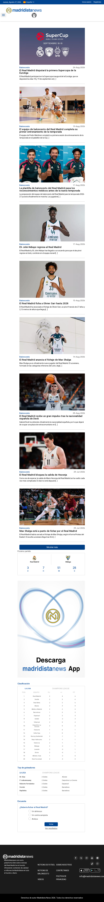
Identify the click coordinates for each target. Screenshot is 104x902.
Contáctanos (62, 870)
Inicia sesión (86, 2)
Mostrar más (52, 547)
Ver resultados (51, 828)
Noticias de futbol (46, 865)
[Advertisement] (16, 66)
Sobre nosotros (64, 865)
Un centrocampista (40, 815)
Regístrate (97, 2)
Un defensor (37, 811)
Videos (41, 879)
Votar (51, 824)
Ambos (35, 819)
